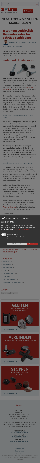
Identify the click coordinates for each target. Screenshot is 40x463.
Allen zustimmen (32, 244)
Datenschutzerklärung (22, 229)
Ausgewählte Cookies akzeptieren (17, 244)
